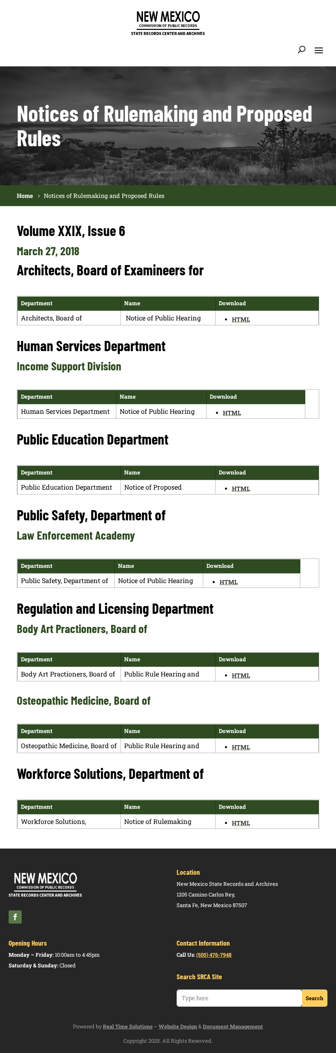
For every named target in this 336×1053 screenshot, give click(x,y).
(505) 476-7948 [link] (214, 954)
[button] (318, 49)
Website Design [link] (178, 1026)
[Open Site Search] (301, 49)
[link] (168, 34)
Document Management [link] (233, 1026)
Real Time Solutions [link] (127, 1026)
